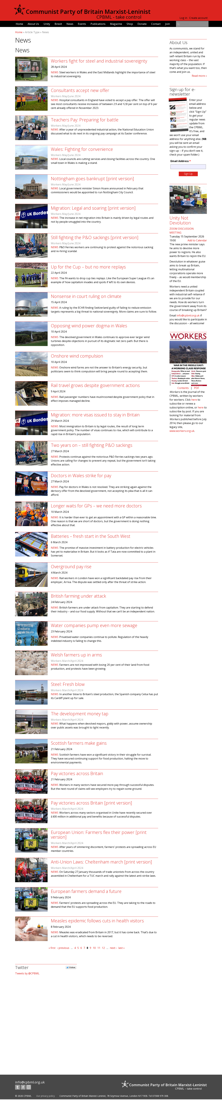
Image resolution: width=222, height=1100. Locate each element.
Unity (47, 24)
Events (82, 24)
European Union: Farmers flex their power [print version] (99, 834)
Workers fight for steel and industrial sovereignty (99, 61)
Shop (130, 24)
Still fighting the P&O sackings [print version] (94, 237)
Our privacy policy (45, 1095)
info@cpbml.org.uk (188, 315)
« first (52, 948)
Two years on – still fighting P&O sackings (91, 445)
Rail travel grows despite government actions (95, 385)
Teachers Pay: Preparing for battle (84, 120)
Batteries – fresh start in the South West (90, 536)
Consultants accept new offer (80, 90)
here (194, 399)
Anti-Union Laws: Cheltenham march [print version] (101, 862)
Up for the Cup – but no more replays (88, 267)
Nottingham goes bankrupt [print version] (92, 179)
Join (167, 24)
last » (121, 948)
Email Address (180, 161)
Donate (142, 24)
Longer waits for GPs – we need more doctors (96, 506)
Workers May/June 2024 (65, 96)
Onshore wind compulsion (77, 356)
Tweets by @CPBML (27, 973)
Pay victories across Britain (77, 773)
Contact (156, 24)
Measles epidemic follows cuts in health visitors (97, 921)
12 (103, 948)
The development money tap (79, 714)
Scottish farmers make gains (79, 743)
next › (113, 948)
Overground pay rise (71, 566)
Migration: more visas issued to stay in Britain (95, 415)
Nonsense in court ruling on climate (86, 296)
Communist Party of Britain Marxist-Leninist (88, 12)
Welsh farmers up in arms (76, 655)
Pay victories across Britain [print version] (91, 803)
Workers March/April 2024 (67, 661)
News (69, 24)
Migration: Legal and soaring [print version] (93, 208)
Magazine (116, 24)
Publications (98, 24)
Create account (198, 18)
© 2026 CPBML (23, 1095)
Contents (183, 388)
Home (19, 24)
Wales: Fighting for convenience (82, 149)
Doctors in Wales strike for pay (81, 475)
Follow (72, 967)
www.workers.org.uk (182, 431)
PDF (196, 388)
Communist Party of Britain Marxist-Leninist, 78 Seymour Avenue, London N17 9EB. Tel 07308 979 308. (114, 1095)
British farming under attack (78, 596)
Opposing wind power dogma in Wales (89, 326)
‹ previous (63, 948)
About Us (33, 24)
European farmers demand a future (86, 891)
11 (98, 948)
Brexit (58, 24)
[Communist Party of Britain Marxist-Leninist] (19, 13)
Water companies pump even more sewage (94, 625)
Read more (198, 76)
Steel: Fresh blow (68, 684)
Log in (183, 18)
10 (94, 948)
